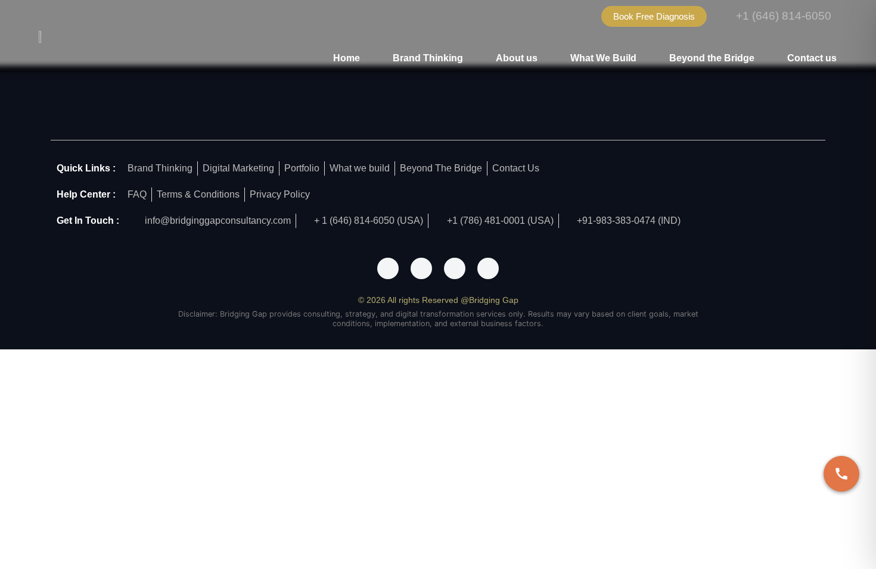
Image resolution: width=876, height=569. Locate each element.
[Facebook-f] (388, 268)
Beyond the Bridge (711, 58)
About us (517, 58)
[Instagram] (421, 268)
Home (346, 58)
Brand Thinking (428, 58)
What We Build (603, 58)
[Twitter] (454, 268)
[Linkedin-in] (488, 268)
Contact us (812, 58)
